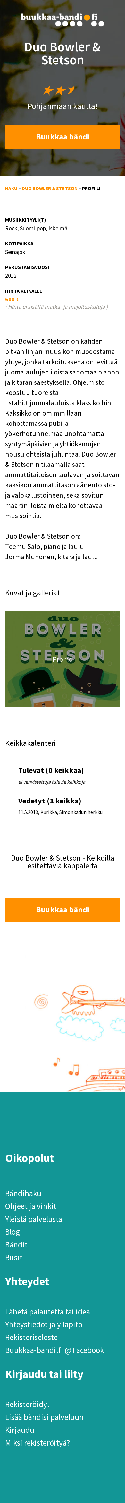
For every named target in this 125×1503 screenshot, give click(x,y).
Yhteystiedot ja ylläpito (43, 1324)
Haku (11, 188)
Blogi (13, 1232)
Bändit (16, 1244)
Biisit (13, 1257)
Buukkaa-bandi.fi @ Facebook (54, 1350)
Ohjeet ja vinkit (30, 1206)
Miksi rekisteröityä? (37, 1443)
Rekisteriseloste (31, 1337)
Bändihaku (23, 1193)
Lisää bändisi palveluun (44, 1417)
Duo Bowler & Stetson (50, 188)
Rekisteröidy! (27, 1404)
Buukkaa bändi (62, 136)
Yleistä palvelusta (33, 1219)
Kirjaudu (19, 1430)
